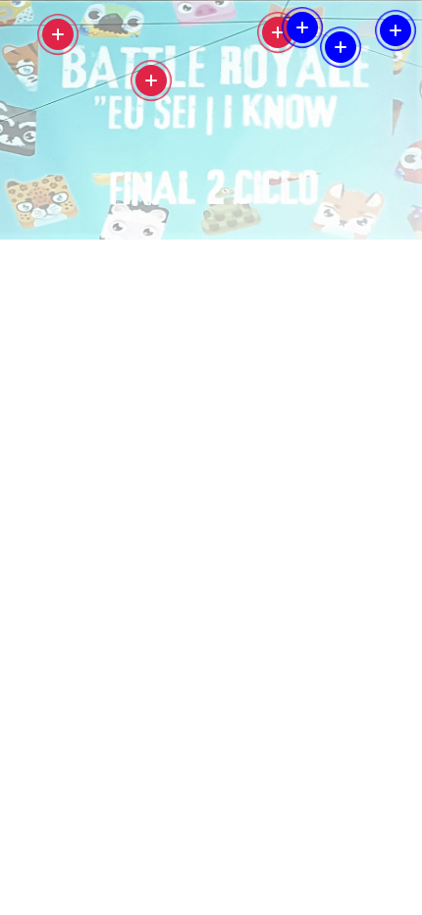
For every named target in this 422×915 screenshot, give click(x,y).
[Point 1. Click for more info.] (58, 34)
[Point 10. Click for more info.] (151, 80)
